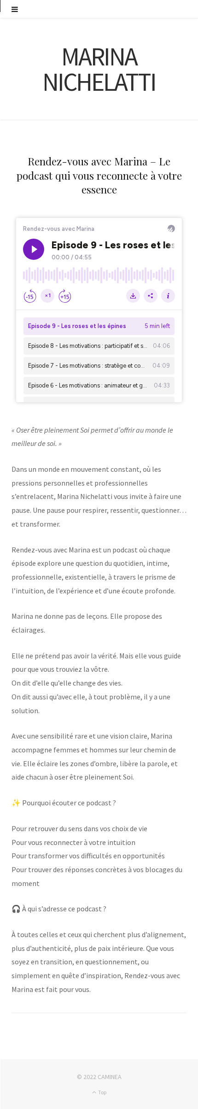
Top (101, 1092)
